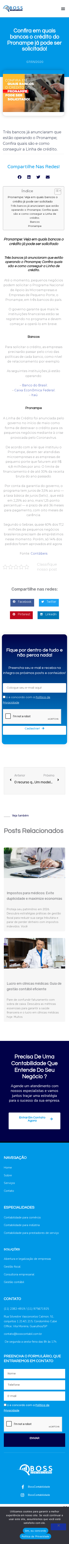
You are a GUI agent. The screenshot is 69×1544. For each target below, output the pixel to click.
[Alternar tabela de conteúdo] (56, 191)
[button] (63, 9)
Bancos (35, 221)
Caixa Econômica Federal (34, 390)
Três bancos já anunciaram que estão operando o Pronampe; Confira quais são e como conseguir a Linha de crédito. (35, 211)
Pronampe (35, 225)
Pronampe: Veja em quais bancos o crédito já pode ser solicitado (33, 199)
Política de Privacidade (35, 1536)
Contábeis (39, 553)
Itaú (34, 395)
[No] (58, 1526)
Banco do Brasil (34, 385)
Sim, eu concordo (35, 1530)
